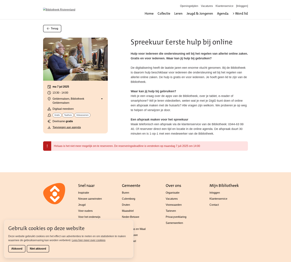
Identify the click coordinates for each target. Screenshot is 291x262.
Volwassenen (82, 115)
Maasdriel (128, 210)
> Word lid (240, 13)
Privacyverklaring (176, 216)
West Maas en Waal (134, 229)
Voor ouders (85, 210)
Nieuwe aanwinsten (90, 198)
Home (149, 13)
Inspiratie (83, 192)
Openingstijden (189, 6)
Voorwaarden (174, 204)
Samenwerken (174, 222)
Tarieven (171, 210)
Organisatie (173, 192)
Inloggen (214, 192)
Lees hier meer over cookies (88, 240)
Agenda (223, 13)
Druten (126, 204)
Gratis (57, 115)
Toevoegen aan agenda (67, 127)
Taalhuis (68, 115)
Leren (178, 13)
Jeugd (82, 204)
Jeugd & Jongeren (200, 13)
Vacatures (207, 6)
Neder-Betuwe (130, 216)
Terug (54, 28)
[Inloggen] (242, 6)
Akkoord (16, 248)
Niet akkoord (38, 248)
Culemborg (128, 198)
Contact (214, 204)
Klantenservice (224, 6)
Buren (125, 192)
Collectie (164, 13)
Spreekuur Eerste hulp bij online (182, 42)
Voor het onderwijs (89, 216)
